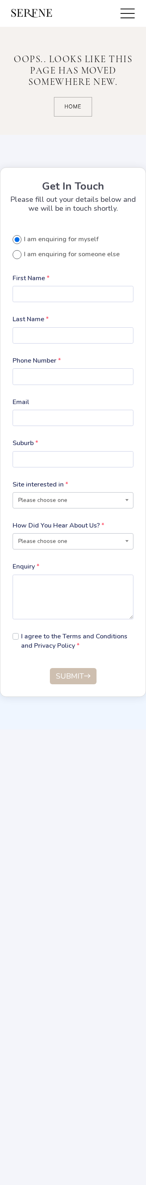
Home (73, 106)
